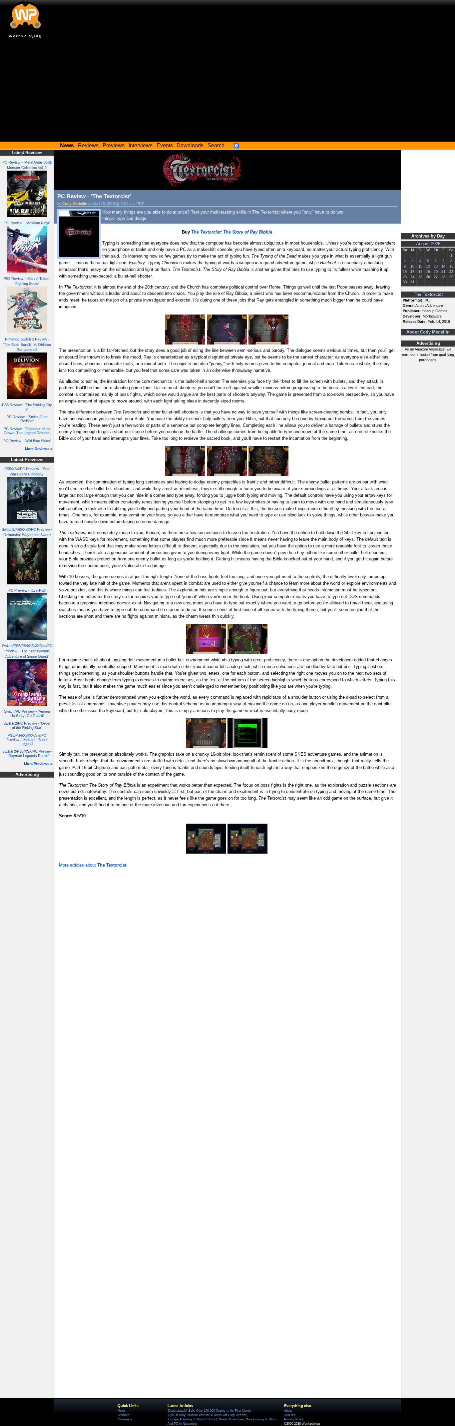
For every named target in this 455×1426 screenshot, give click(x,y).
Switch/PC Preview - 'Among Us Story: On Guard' (27, 713)
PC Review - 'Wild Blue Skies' (27, 441)
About (288, 1410)
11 (420, 266)
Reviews (88, 145)
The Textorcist (428, 294)
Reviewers (125, 1419)
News (122, 1410)
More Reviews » (38, 449)
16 (405, 272)
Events (165, 145)
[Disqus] (227, 959)
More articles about (92, 865)
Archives (124, 1415)
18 (420, 272)
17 (412, 272)
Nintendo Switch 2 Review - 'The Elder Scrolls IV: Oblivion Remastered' (27, 344)
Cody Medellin (74, 204)
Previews (114, 145)
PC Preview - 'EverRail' (27, 590)
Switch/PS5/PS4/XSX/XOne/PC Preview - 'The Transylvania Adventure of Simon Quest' (27, 651)
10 (412, 266)
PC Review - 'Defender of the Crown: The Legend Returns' (27, 431)
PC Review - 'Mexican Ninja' (27, 223)
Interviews (141, 145)
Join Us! (290, 1415)
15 (451, 266)
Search (216, 145)
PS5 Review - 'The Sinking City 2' (27, 407)
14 (443, 266)
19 (428, 272)
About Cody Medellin (428, 332)
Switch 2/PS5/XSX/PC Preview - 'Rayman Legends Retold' (27, 753)
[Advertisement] (227, 91)
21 (443, 272)
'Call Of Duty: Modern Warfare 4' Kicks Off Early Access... (208, 1415)
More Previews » (38, 764)
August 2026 (428, 244)
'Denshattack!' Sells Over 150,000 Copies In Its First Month (209, 1410)
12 (428, 266)
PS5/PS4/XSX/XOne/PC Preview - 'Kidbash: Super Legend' (27, 739)
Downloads (190, 145)
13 (436, 266)
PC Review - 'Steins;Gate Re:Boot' (27, 419)
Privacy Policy (294, 1419)
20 (436, 272)
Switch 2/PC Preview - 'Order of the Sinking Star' (27, 725)
